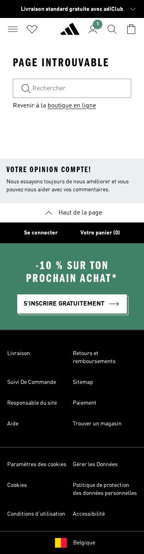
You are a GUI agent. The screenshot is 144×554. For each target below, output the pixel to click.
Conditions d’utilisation (36, 514)
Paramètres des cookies (36, 464)
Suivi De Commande (31, 382)
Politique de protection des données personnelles (105, 489)
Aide (12, 424)
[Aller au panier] (131, 29)
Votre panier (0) (100, 233)
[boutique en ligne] (70, 32)
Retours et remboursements (94, 357)
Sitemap (83, 382)
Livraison (18, 353)
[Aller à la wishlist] (32, 29)
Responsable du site (32, 403)
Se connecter (41, 233)
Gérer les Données (95, 464)
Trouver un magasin (97, 424)
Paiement (84, 403)
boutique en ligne (72, 106)
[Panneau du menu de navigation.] (12, 29)
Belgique (84, 543)
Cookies (17, 485)
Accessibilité (89, 514)
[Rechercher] (112, 29)
